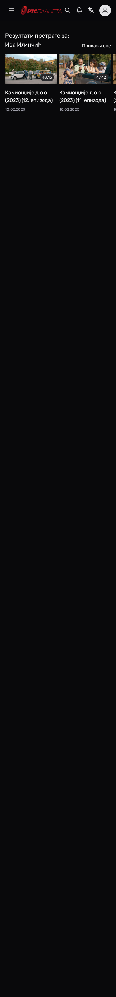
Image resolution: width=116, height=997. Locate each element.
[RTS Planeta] (41, 10)
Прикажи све (96, 46)
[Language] (91, 10)
